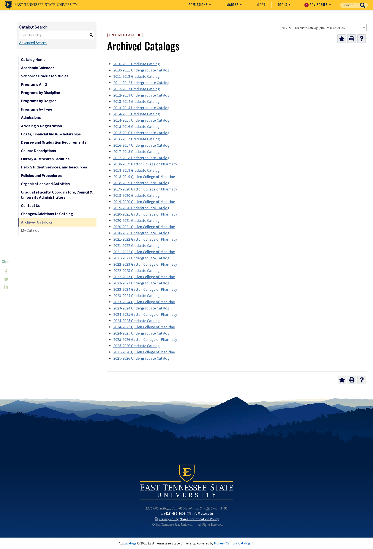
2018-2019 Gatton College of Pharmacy (145, 164)
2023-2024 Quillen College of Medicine (144, 302)
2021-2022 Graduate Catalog (136, 245)
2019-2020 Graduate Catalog (136, 195)
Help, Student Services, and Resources (54, 167)
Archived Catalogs (37, 222)
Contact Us (30, 206)
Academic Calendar (37, 68)
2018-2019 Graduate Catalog (136, 170)
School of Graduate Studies (44, 76)
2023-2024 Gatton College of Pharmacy (145, 289)
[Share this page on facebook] (6, 271)
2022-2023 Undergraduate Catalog (141, 283)
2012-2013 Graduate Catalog (136, 89)
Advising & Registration (41, 126)
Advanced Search (33, 42)
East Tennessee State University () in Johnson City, (186, 482)
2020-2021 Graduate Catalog (136, 220)
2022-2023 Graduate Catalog (136, 270)
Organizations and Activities (45, 184)
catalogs (129, 543)
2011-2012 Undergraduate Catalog (141, 82)
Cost (261, 4)
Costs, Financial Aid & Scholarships (51, 134)
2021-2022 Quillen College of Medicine (144, 251)
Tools (283, 4)
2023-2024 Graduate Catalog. (137, 295)
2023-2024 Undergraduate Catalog (141, 308)
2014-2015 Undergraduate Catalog (141, 120)
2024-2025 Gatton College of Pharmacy (145, 314)
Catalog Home (33, 60)
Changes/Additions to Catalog (47, 214)
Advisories (317, 4)
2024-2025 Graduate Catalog (136, 320)
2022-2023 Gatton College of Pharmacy (145, 264)
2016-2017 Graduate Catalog (136, 139)
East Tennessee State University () (41, 5)
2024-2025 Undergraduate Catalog (141, 333)
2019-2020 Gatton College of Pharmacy (145, 189)
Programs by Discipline (40, 93)
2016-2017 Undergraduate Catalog (141, 145)
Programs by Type (36, 109)
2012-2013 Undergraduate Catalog (141, 95)
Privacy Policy (169, 519)
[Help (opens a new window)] (361, 38)
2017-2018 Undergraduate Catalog (141, 157)
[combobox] (323, 27)
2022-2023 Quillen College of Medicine (144, 276)
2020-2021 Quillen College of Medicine (144, 226)
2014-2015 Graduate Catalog (136, 114)
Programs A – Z (34, 85)
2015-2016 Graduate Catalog (136, 126)
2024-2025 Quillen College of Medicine (144, 327)
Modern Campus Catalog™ (234, 543)
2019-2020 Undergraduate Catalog (141, 208)
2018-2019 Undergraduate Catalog (141, 183)
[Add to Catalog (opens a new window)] (341, 38)
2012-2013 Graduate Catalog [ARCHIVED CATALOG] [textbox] (313, 28)
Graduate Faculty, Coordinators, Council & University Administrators (57, 195)
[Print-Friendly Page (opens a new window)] (351, 38)
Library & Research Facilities (45, 159)
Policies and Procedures (41, 176)
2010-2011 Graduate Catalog (136, 64)
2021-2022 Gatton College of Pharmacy (145, 239)
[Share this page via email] (6, 287)
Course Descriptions (38, 151)
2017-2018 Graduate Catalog (136, 151)
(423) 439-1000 (174, 513)
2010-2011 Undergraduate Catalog (141, 70)
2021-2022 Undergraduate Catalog (141, 258)
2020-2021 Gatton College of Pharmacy (145, 214)
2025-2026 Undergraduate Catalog (141, 358)
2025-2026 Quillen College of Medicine (144, 352)
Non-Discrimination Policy (199, 519)
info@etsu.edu (202, 513)
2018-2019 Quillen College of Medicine (144, 176)
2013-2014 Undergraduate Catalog (141, 107)
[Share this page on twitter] (6, 279)
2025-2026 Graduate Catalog (136, 345)
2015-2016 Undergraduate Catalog (141, 132)
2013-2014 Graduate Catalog (136, 101)
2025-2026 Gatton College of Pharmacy (145, 339)
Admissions (199, 4)
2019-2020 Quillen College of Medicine (144, 201)
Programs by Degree (39, 101)
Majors (233, 4)
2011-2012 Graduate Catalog (136, 76)
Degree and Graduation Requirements (53, 142)
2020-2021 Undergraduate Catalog (141, 233)
